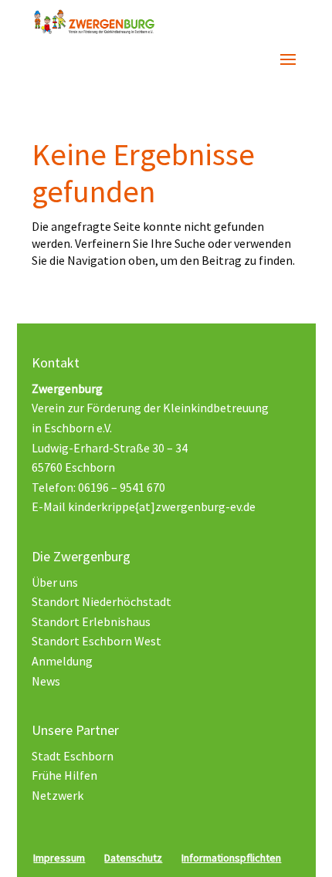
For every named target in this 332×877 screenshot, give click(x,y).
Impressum (59, 858)
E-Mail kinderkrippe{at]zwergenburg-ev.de (144, 506)
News (46, 681)
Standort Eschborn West (96, 640)
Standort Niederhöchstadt (101, 601)
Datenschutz (133, 858)
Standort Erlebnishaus (91, 621)
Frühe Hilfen (64, 775)
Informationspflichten (231, 858)
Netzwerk (57, 795)
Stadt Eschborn (72, 756)
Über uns (55, 582)
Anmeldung (62, 661)
